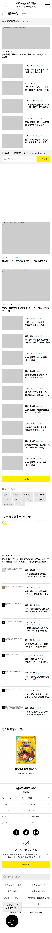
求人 (39, 904)
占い (4, 816)
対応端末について (39, 891)
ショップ (40, 499)
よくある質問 (13, 891)
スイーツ (40, 494)
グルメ (16, 494)
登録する (26, 864)
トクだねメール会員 (13, 885)
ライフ (20, 504)
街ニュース (6, 798)
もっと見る (26, 479)
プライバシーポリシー (13, 898)
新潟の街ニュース (18, 13)
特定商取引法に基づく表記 (39, 898)
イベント (8, 504)
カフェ (7, 499)
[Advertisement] (26, 192)
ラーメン (27, 494)
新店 (6, 494)
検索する (43, 159)
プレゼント (6, 823)
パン (17, 499)
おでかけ (27, 499)
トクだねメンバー (39, 885)
